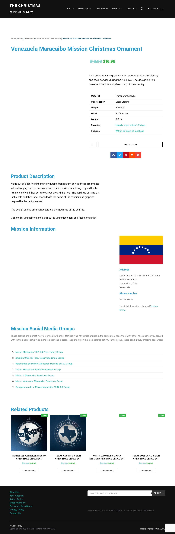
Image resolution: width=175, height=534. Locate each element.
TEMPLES (100, 8)
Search (158, 494)
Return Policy (16, 500)
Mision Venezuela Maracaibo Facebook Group (39, 381)
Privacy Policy (17, 510)
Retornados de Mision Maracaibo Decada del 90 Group (43, 364)
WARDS (116, 8)
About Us (14, 493)
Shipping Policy (18, 503)
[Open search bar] (142, 9)
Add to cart (130, 145)
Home (13, 38)
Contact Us (15, 513)
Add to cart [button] (29, 471)
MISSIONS (83, 8)
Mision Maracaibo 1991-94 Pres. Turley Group (39, 352)
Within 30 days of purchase (130, 131)
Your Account (17, 496)
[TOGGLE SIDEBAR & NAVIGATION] (162, 9)
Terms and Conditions (21, 507)
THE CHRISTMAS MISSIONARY (25, 9)
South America (42, 38)
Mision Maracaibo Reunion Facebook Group (38, 370)
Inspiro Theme (146, 529)
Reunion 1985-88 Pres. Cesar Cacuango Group (39, 358)
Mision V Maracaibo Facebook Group (34, 376)
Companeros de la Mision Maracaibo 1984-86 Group (42, 387)
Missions (29, 38)
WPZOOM (160, 529)
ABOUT (70, 8)
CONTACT (132, 8)
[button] (113, 155)
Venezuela (56, 38)
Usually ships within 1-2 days (130, 125)
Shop (20, 38)
